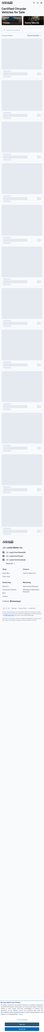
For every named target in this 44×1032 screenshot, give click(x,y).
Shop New (6, 573)
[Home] (7, 3)
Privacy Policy (22, 608)
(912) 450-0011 (9, 615)
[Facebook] (3, 552)
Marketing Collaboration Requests (31, 591)
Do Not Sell (31, 608)
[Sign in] (37, 3)
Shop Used (6, 576)
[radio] (3, 608)
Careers (5, 596)
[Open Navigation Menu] (41, 3)
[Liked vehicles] (34, 3)
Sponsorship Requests (30, 586)
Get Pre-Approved (29, 573)
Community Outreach (9, 590)
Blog (4, 593)
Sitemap (14, 608)
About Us (5, 586)
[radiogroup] (6, 608)
